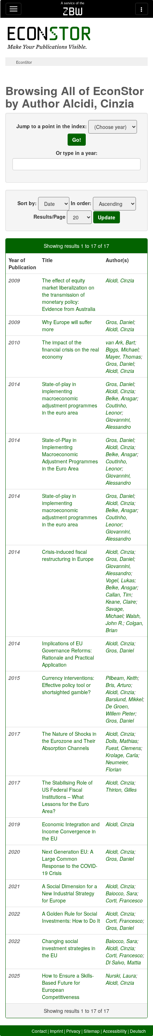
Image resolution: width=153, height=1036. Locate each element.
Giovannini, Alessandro (118, 423)
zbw (73, 11)
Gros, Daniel (120, 322)
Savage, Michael (115, 612)
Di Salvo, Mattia (123, 962)
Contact (39, 1031)
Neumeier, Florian (117, 766)
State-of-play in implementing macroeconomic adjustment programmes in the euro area (69, 398)
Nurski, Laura (121, 975)
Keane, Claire (121, 601)
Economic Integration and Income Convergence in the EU (71, 831)
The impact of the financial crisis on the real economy (70, 349)
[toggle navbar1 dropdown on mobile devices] (13, 9)
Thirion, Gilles (121, 789)
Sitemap (92, 1031)
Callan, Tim (118, 594)
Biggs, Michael (122, 349)
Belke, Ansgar (121, 398)
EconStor (24, 62)
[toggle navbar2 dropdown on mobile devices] (141, 9)
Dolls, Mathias (121, 740)
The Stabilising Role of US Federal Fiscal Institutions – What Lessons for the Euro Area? (67, 796)
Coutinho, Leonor (116, 409)
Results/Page (49, 216)
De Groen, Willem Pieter (120, 710)
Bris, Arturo (118, 684)
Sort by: (27, 203)
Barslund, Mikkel (124, 699)
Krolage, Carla (122, 755)
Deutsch (138, 1031)
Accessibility (115, 1031)
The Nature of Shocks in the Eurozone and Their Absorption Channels (69, 740)
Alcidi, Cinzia (120, 280)
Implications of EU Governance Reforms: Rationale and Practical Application (68, 654)
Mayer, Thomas (123, 356)
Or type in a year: (76, 152)
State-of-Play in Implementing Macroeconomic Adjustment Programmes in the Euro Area (70, 454)
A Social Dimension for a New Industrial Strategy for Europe (69, 893)
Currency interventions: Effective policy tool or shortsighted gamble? (68, 685)
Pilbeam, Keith (122, 677)
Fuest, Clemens (123, 747)
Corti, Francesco (124, 900)
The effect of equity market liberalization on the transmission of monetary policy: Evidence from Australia (68, 294)
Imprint (56, 1031)
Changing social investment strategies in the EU (68, 948)
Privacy (73, 1031)
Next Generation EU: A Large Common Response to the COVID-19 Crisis (69, 862)
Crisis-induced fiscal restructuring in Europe (68, 555)
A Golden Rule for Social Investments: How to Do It (71, 917)
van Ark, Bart (120, 342)
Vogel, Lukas (120, 580)
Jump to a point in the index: (51, 126)
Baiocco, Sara (121, 893)
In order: (81, 203)
